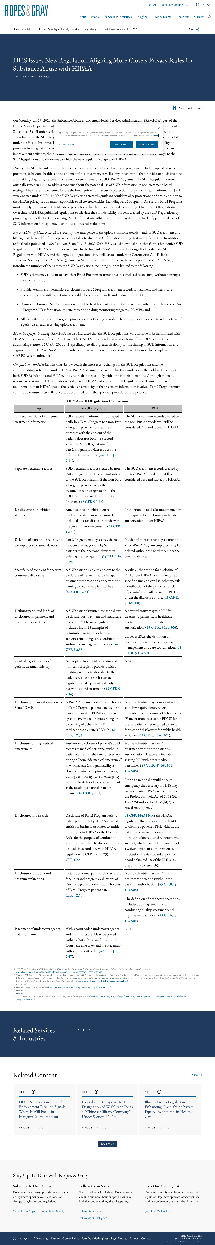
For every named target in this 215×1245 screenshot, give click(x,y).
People (95, 16)
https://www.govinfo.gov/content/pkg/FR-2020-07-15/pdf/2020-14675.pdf (79, 987)
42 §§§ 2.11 (105, 556)
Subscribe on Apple (24, 1211)
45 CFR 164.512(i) (139, 815)
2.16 (118, 556)
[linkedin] (203, 4)
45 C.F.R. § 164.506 (161, 627)
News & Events (161, 16)
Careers (199, 16)
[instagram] (198, 4)
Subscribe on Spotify (53, 1211)
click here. (154, 135)
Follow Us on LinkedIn (92, 1211)
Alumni (55, 1238)
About (81, 16)
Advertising (40, 1238)
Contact (151, 4)
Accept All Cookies (146, 144)
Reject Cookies (121, 144)
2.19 (69, 561)
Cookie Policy (70, 1238)
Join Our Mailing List (175, 4)
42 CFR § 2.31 (77, 591)
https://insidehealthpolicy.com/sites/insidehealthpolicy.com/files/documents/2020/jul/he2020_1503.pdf (58, 972)
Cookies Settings (66, 144)
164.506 (131, 770)
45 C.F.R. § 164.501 (154, 735)
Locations (182, 16)
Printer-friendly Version (190, 108)
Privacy (134, 1238)
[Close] (158, 128)
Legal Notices (119, 1238)
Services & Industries (118, 16)
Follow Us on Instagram (93, 1218)
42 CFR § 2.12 (91, 501)
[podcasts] (208, 4)
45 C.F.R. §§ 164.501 (156, 765)
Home (17, 29)
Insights (142, 16)
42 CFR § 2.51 (89, 793)
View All (197, 1075)
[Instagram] (14, 1238)
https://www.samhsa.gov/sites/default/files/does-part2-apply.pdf (102, 981)
